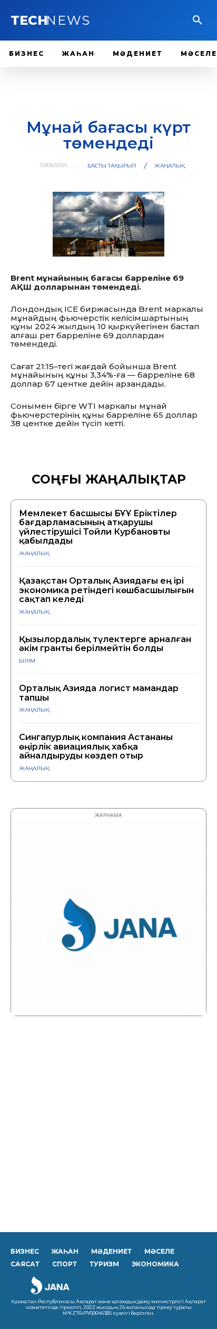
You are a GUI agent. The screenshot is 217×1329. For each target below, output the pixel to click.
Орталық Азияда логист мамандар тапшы (99, 693)
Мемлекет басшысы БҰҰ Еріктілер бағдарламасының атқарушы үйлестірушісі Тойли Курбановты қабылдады (98, 527)
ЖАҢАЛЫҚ (169, 166)
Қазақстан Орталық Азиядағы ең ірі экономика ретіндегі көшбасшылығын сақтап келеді (106, 590)
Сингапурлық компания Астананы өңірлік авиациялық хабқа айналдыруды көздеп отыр (96, 746)
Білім (27, 660)
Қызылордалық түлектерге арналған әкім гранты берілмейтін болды (105, 644)
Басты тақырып (111, 166)
